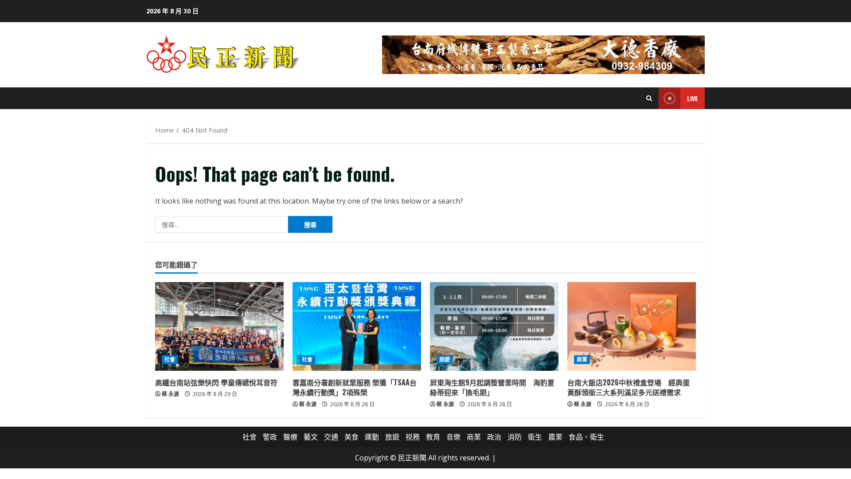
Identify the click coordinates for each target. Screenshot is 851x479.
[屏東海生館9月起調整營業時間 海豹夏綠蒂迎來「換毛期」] (494, 326)
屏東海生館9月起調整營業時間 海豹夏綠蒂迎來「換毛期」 (492, 387)
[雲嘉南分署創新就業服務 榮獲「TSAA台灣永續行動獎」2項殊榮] (357, 326)
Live (692, 98)
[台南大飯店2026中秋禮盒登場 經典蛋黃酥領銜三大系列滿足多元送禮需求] (631, 326)
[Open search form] (649, 98)
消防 (514, 437)
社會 (169, 359)
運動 (372, 437)
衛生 (535, 437)
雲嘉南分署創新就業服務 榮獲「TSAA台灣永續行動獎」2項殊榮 (355, 387)
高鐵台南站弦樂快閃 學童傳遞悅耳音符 (216, 382)
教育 (433, 437)
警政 (270, 437)
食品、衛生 (586, 437)
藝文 (311, 437)
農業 (555, 437)
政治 (494, 437)
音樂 (453, 437)
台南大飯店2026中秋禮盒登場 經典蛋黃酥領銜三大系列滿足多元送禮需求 (628, 387)
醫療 (290, 437)
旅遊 (444, 359)
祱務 (413, 437)
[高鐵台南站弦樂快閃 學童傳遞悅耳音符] (219, 326)
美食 (351, 437)
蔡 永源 (170, 394)
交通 (331, 437)
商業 (582, 359)
